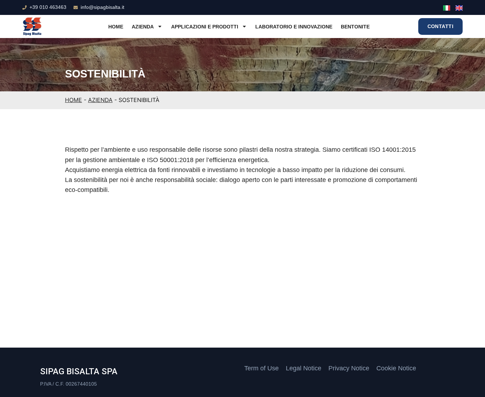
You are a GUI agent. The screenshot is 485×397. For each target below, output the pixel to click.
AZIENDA (143, 26)
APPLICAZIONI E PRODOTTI (204, 26)
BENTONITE (355, 26)
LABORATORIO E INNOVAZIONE (293, 26)
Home (115, 26)
